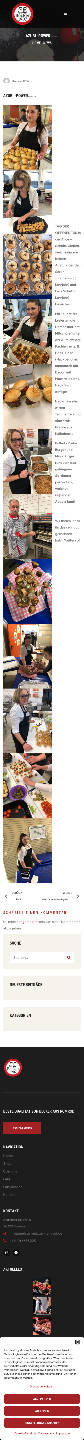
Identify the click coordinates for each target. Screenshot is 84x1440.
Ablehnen (42, 1411)
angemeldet (28, 921)
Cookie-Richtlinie (25, 1433)
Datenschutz (46, 1433)
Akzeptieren (42, 1399)
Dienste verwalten (41, 1386)
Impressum (63, 1433)
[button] (77, 1342)
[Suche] (69, 957)
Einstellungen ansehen (42, 1423)
